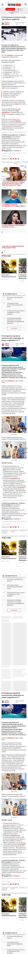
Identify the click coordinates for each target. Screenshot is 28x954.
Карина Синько (7, 23)
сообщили (10, 381)
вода (3, 162)
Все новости (14, 328)
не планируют (16, 121)
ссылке (16, 150)
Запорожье (22, 530)
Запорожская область (17, 162)
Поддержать (10, 9)
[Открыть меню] (2, 4)
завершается (15, 478)
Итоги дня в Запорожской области (9, 275)
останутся (16, 104)
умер (4, 469)
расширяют (22, 487)
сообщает (10, 55)
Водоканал (9, 162)
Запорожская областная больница (5, 531)
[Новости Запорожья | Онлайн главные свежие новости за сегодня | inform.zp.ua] (14, 4)
